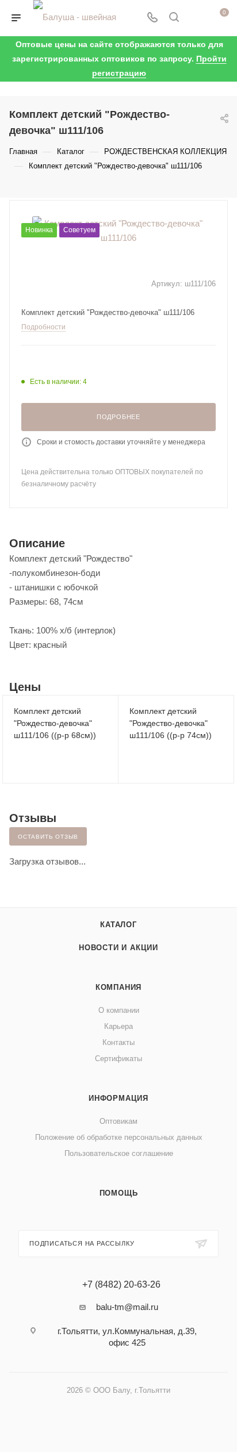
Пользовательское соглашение (118, 1153)
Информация (118, 1098)
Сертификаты (118, 1058)
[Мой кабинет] (195, 18)
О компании (118, 1010)
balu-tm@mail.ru (127, 1307)
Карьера (118, 1026)
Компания (118, 987)
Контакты (118, 1042)
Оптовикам (118, 1121)
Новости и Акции (118, 947)
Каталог (118, 924)
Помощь (119, 1193)
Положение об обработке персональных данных (118, 1137)
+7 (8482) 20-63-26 (121, 1284)
